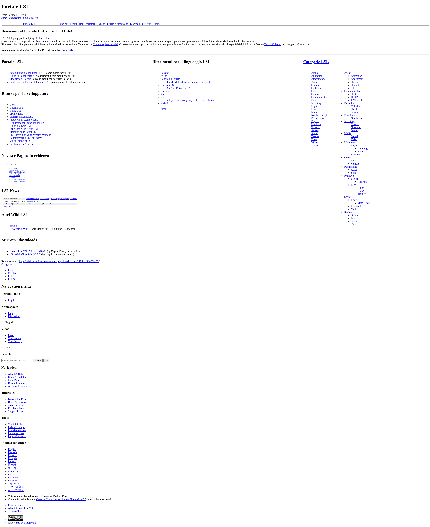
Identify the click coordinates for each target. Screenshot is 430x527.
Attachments (318, 78)
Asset (354, 169)
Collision (316, 88)
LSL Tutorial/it (14, 168)
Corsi (12, 104)
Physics (315, 121)
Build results (47, 204)
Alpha (314, 72)
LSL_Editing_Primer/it (17, 181)
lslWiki (13, 225)
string (184, 100)
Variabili (164, 103)
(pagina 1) (172, 88)
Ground (355, 215)
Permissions (317, 118)
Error (353, 199)
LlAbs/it (12, 177)
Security (355, 221)
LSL (10, 276)
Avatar (314, 81)
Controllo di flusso (170, 78)
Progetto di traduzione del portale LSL (30, 81)
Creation (12, 273)
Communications (320, 97)
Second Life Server (32, 199)
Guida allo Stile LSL (21, 125)
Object (347, 157)
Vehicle (355, 163)
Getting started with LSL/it (18, 170)
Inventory (316, 103)
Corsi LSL (67, 50)
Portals (11, 270)
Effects (354, 178)
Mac (40, 204)
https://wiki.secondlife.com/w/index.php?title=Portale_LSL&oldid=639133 (59, 261)
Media (347, 133)
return (202, 81)
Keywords (356, 206)
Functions (349, 115)
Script (354, 172)
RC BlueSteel (44, 199)
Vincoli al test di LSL (21, 140)
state (208, 81)
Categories (7, 264)
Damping (363, 148)
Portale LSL (29, 23)
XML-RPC (357, 100)
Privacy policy (15, 505)
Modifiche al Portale (20, 78)
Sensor (314, 130)
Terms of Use (15, 511)
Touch (354, 109)
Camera (315, 85)
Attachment (357, 78)
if (172, 81)
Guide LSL (16, 110)
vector (201, 100)
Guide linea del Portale (22, 75)
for (168, 81)
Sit (352, 88)
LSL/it (11, 279)
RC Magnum (64, 199)
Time (314, 139)
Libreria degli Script (140, 23)
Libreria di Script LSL (21, 116)
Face (313, 100)
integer (170, 100)
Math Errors (364, 202)
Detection (349, 103)
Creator (355, 124)
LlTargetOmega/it (15, 174)
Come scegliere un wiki (105, 44)
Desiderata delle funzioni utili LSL (28, 122)
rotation (210, 100)
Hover (361, 151)
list (195, 100)
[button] (3, 322)
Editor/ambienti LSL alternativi (26, 137)
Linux (36, 204)
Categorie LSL (316, 61)
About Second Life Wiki (21, 508)
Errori (163, 108)
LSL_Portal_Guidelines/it (18, 179)
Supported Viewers (32, 201)
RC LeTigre (55, 199)
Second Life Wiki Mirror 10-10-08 (28, 251)
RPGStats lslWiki (19, 228)
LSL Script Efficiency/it (17, 172)
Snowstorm (16, 204)
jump (195, 81)
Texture (315, 136)
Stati (162, 94)
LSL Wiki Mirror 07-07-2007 (25, 254)
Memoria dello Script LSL (23, 131)
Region (348, 212)
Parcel (354, 218)
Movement (350, 142)
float (178, 100)
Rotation (315, 127)
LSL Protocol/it (14, 176)
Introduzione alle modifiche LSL (27, 72)
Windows (29, 204)
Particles (362, 181)
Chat (353, 94)
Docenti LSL (17, 107)
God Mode (356, 118)
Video (314, 142)
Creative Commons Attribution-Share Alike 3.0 (61, 499)
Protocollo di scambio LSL (24, 119)
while (177, 81)
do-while (186, 81)
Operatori (90, 23)
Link (313, 109)
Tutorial (157, 23)
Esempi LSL (16, 113)
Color (314, 91)
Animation (316, 75)
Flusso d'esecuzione (117, 23)
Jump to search (30, 17)
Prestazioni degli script (21, 144)
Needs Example (319, 115)
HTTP (354, 97)
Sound (314, 133)
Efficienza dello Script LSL (24, 128)
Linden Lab (44, 38)
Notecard (356, 127)
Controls (315, 94)
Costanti (101, 23)
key (190, 100)
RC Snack (73, 199)
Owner (354, 130)
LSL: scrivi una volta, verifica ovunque (30, 134)
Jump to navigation (11, 17)
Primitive (316, 124)
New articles (7, 206)
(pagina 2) (184, 88)
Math (314, 112)
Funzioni (63, 23)
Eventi (73, 23)
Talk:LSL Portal (272, 44)
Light (314, 106)
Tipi (81, 23)
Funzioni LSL (167, 85)
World (314, 145)
